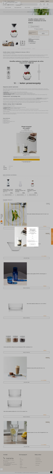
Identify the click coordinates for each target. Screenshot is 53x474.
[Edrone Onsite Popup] (26, 237)
